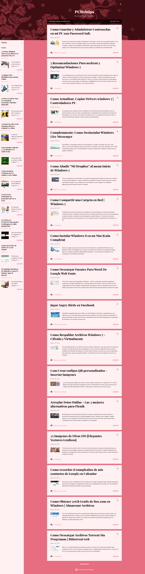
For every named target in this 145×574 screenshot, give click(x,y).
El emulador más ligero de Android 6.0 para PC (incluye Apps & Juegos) (9, 272)
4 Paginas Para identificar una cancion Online (9, 77)
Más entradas (84, 564)
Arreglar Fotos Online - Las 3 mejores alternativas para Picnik (77, 404)
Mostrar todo (114, 21)
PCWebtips (84, 11)
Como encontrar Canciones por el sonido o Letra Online (9, 173)
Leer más (115, 52)
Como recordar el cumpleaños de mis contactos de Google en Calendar (76, 472)
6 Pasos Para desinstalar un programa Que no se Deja (8, 198)
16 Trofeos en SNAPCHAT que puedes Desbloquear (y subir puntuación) (9, 223)
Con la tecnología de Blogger (85, 569)
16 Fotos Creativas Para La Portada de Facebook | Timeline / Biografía (9, 102)
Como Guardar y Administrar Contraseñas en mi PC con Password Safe (80, 31)
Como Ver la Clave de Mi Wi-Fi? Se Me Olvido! (9, 248)
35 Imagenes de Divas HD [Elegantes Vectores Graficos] (76, 438)
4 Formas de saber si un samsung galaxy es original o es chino (9, 126)
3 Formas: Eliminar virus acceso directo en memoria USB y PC (9, 54)
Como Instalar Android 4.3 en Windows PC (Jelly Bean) (9, 150)
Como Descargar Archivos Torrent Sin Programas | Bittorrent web (77, 537)
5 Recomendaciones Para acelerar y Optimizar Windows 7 (75, 65)
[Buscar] (121, 4)
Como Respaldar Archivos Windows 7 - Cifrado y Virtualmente (77, 337)
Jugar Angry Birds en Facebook (72, 305)
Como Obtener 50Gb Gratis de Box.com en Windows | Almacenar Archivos (80, 503)
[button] (117, 28)
